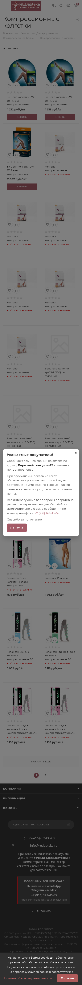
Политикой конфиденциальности (28, 978)
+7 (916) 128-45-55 (47, 513)
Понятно (16, 528)
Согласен (67, 978)
